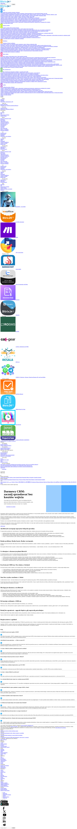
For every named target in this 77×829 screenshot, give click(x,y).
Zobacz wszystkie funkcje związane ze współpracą (10, 51)
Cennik (1, 95)
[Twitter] (4, 812)
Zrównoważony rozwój (4, 747)
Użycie (1, 762)
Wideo (1, 751)
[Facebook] (3, 809)
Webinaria (2, 750)
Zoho (1, 773)
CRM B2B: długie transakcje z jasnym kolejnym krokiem (11, 735)
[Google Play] (4, 805)
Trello (1, 774)
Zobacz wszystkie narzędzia (5, 94)
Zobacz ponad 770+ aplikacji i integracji (8, 440)
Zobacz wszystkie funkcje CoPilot (6, 93)
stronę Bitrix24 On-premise (60, 727)
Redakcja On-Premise (4, 765)
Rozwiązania (2, 759)
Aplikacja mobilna (3, 782)
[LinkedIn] (4, 822)
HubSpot (2, 775)
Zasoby (1, 763)
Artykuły (2, 757)
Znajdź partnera (3, 788)
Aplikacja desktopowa (4, 783)
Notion (1, 777)
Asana (1, 769)
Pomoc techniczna (3, 752)
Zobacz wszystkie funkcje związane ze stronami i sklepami (11, 67)
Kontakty (2, 745)
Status (1, 754)
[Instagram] (4, 819)
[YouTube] (4, 815)
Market (1, 781)
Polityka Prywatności (7, 794)
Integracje (2, 190)
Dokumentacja (3, 767)
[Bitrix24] (5, 2)
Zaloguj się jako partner (4, 790)
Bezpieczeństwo (6, 796)
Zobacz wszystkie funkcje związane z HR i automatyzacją (11, 82)
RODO (4, 795)
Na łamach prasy (3, 746)
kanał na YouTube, (14, 726)
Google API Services (4, 786)
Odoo (1, 779)
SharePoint (2, 778)
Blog (1, 756)
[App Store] (4, 802)
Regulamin (5, 793)
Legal (4, 792)
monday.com (2, 772)
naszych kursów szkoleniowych (27, 725)
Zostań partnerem (3, 789)
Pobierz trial (2, 766)
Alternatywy (2, 761)
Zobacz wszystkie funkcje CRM (6, 23)
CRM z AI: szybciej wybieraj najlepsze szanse (9, 730)
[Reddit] (4, 825)
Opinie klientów (3, 760)
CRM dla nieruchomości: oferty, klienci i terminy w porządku (12, 733)
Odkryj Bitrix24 (3, 739)
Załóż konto (2, 3)
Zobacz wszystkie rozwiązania (6, 188)
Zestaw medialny (3, 743)
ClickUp (2, 770)
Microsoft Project (3, 776)
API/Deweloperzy (3, 785)
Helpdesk (2, 749)
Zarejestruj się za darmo (10, 506)
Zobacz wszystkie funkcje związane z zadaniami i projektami (12, 38)
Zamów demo (3, 753)
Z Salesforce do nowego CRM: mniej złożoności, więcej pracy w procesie (14, 737)
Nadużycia (5, 797)
